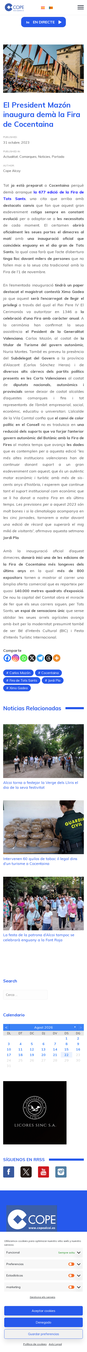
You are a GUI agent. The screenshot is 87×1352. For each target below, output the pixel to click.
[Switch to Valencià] (51, 7)
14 (55, 1049)
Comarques (28, 156)
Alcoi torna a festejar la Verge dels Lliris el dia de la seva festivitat (40, 785)
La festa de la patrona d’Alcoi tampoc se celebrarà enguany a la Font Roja (38, 937)
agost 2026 (43, 1027)
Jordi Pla (54, 680)
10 (9, 1049)
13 (43, 1049)
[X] (32, 658)
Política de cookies (35, 1344)
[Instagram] (15, 658)
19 (32, 1055)
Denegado (43, 1322)
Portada (58, 156)
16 (78, 1049)
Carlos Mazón (20, 673)
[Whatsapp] (23, 658)
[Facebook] (7, 658)
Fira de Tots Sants (23, 680)
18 (20, 1055)
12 (32, 1049)
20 (43, 1055)
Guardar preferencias (43, 1334)
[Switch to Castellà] (43, 7)
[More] (56, 658)
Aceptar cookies (43, 1311)
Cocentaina (50, 673)
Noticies (44, 156)
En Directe (44, 22)
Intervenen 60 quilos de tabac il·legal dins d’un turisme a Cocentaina (40, 861)
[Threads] (48, 658)
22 (66, 1055)
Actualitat (10, 156)
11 (20, 1049)
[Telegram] (40, 658)
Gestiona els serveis (42, 1297)
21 (55, 1055)
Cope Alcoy (12, 171)
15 (66, 1049)
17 (9, 1055)
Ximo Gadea (19, 688)
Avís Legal (55, 1344)
